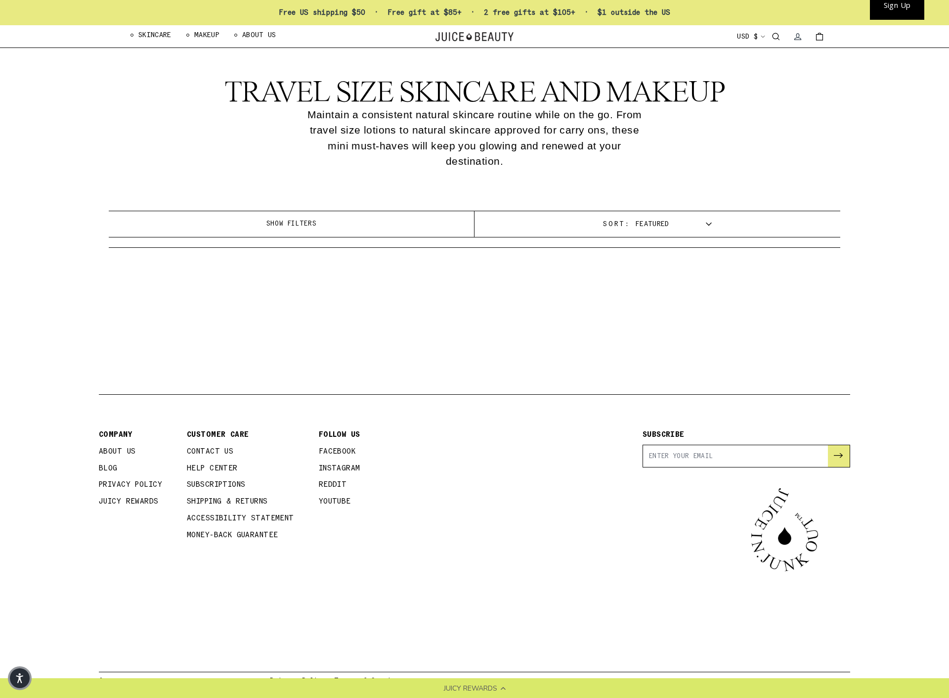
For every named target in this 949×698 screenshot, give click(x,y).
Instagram (339, 468)
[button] (20, 678)
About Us (117, 451)
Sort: (616, 224)
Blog (108, 468)
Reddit (333, 484)
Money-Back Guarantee (232, 535)
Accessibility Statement (240, 518)
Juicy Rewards (129, 501)
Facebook (337, 451)
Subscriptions (216, 484)
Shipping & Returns (227, 501)
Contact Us (210, 451)
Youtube (335, 501)
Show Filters (291, 223)
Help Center (212, 468)
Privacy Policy (130, 484)
